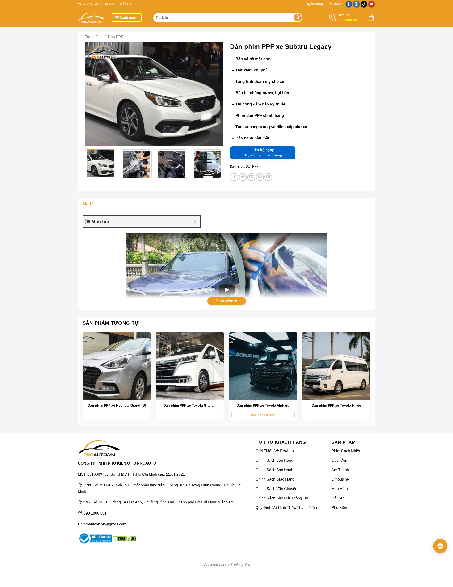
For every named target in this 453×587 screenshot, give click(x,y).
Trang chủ (94, 37)
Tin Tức (108, 4)
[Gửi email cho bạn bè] (251, 177)
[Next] (216, 94)
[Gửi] (298, 18)
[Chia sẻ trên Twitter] (243, 177)
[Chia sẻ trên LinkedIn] (268, 177)
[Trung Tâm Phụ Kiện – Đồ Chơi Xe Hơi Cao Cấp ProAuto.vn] (91, 18)
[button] (126, 17)
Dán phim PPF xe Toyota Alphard (263, 405)
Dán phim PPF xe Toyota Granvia (190, 405)
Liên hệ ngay (262, 152)
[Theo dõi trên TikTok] (364, 4)
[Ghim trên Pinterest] (260, 177)
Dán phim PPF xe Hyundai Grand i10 (117, 405)
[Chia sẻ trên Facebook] (234, 177)
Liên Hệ (125, 4)
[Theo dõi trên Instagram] (356, 4)
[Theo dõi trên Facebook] (348, 4)
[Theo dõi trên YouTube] (371, 4)
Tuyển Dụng (314, 4)
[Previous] (92, 94)
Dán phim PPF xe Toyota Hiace (336, 405)
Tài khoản (335, 4)
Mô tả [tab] (88, 203)
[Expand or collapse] (195, 221)
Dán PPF (115, 37)
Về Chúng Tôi (88, 4)
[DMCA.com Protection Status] (124, 538)
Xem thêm (224, 301)
